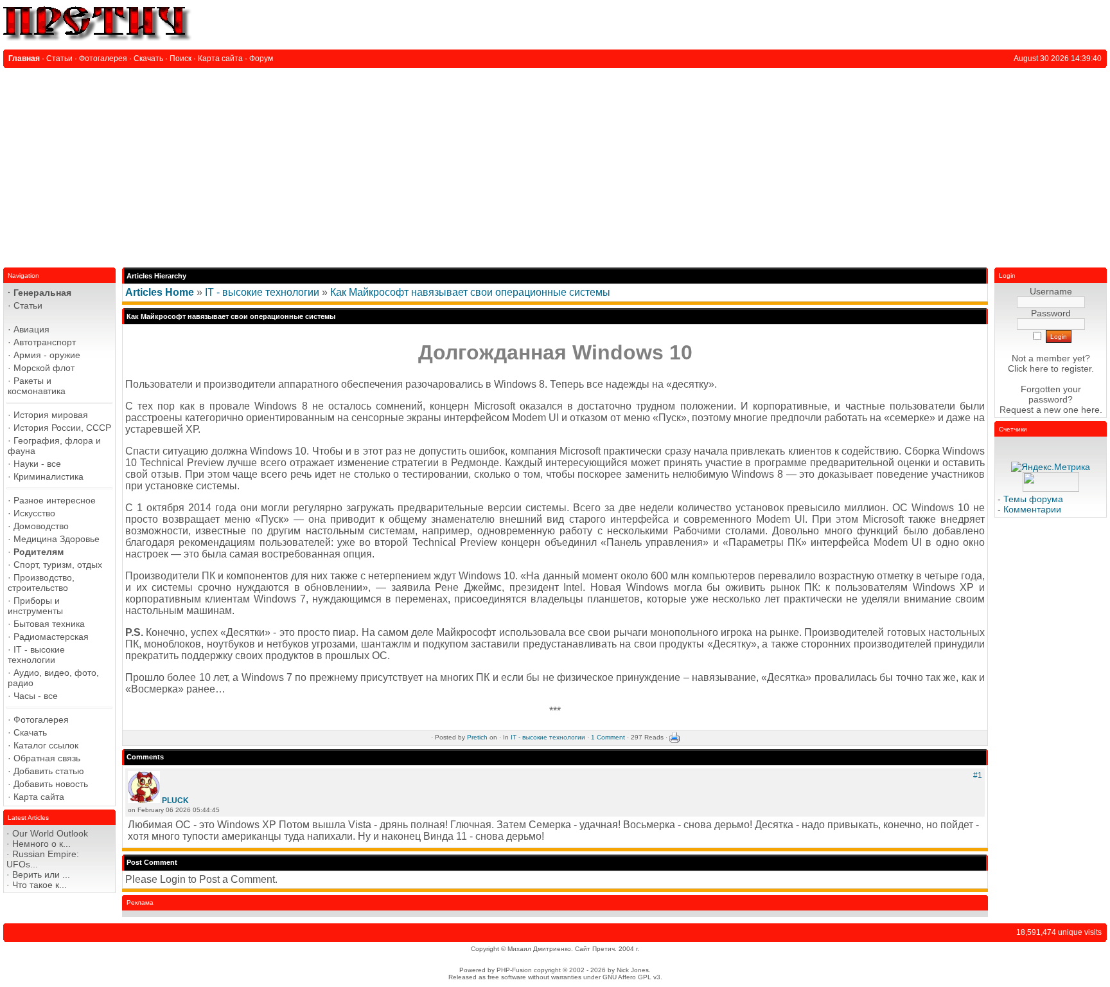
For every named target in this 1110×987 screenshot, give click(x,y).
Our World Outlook (50, 833)
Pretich (477, 737)
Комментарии (1032, 509)
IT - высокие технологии (262, 292)
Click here (1028, 368)
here (1090, 409)
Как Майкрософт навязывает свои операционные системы (470, 292)
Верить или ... (41, 874)
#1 (977, 775)
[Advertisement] (555, 165)
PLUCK (175, 800)
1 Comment (608, 737)
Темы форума (1033, 499)
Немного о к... (41, 843)
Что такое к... (39, 885)
